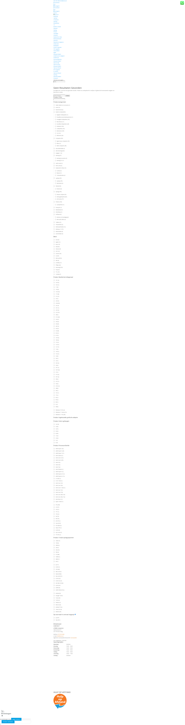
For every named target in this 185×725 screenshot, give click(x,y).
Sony (57, 269)
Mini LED (58, 571)
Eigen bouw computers (63, 141)
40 (57, 379)
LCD (57, 507)
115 (57, 342)
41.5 (57, 381)
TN (57, 514)
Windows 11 (59, 229)
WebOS (58, 611)
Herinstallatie (56, 50)
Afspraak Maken (57, 54)
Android (58, 593)
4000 (57, 559)
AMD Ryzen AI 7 (60, 476)
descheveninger (60, 150)
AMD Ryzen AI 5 (60, 474)
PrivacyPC (55, 78)
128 (57, 543)
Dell (58, 246)
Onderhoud (56, 57)
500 (57, 552)
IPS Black (58, 525)
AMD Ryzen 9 (60, 471)
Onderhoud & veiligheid (58, 56)
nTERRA (58, 262)
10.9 (57, 337)
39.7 (57, 377)
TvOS (58, 600)
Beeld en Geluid (57, 26)
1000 (58, 540)
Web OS (58, 604)
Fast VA (58, 523)
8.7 (57, 335)
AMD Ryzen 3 (60, 448)
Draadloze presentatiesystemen (65, 117)
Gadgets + (59, 153)
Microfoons (60, 121)
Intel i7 (58, 467)
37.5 (57, 374)
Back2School (59, 109)
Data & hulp (56, 62)
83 (57, 397)
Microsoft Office (61, 219)
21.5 (57, 296)
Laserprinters (60, 204)
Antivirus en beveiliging (63, 217)
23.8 (58, 303)
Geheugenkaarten (62, 196)
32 (57, 319)
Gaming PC (60, 160)
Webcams (60, 135)
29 (57, 365)
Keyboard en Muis (57, 37)
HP (58, 251)
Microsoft (59, 258)
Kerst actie (59, 165)
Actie (58, 107)
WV (57, 518)
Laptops (55, 18)
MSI (57, 260)
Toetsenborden (61, 175)
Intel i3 (58, 462)
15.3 (57, 354)
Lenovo (58, 253)
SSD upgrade (56, 49)
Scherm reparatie (57, 47)
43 (57, 324)
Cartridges (55, 33)
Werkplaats (56, 45)
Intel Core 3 (59, 483)
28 (57, 314)
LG (57, 256)
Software (55, 35)
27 (57, 312)
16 (57, 356)
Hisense (58, 249)
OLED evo (59, 580)
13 (57, 349)
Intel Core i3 (59, 457)
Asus (58, 244)
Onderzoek (56, 44)
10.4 (57, 282)
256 (57, 550)
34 (57, 321)
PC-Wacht (55, 71)
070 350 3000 (56, 1)
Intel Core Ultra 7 (60, 497)
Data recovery (56, 64)
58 (57, 390)
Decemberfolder (60, 148)
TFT (57, 511)
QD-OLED (59, 532)
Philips (58, 265)
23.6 (57, 301)
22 (57, 360)
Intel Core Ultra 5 (60, 494)
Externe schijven (61, 194)
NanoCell (58, 574)
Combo (59, 170)
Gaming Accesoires (62, 158)
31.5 (58, 317)
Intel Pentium (59, 469)
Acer (57, 239)
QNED (58, 587)
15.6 (58, 291)
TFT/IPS (58, 534)
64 (57, 431)
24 (57, 305)
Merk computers (61, 145)
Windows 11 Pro (60, 414)
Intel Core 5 (59, 485)
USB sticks (60, 199)
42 (57, 383)
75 (57, 393)
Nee (58, 620)
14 (57, 289)
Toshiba (58, 274)
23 (57, 298)
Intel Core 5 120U (60, 487)
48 (57, 388)
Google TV (59, 595)
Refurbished (56, 23)
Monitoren (60, 131)
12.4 (57, 344)
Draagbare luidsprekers (63, 119)
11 (57, 287)
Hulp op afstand (57, 68)
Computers (56, 19)
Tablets (58, 222)
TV (54, 25)
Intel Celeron (59, 455)
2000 (57, 545)
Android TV (59, 607)
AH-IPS (58, 521)
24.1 (57, 308)
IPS (58, 504)
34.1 (57, 367)
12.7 (57, 347)
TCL (58, 272)
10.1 (57, 280)
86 (57, 402)
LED (57, 509)
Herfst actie (59, 163)
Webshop (55, 16)
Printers (55, 31)
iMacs (59, 143)
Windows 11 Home (61, 412)
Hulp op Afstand (57, 73)
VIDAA (58, 602)
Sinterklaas (59, 212)
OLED (58, 530)
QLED (58, 585)
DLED (58, 567)
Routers (59, 189)
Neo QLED (59, 576)
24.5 (57, 310)
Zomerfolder (59, 233)
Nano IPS (59, 527)
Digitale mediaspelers (62, 114)
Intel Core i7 (59, 492)
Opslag (55, 30)
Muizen (59, 173)
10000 (58, 556)
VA (57, 516)
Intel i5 (58, 464)
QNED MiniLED (60, 590)
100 (57, 340)
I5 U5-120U (59, 480)
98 (57, 406)
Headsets (60, 126)
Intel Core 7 (59, 490)
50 (57, 328)
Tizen (58, 598)
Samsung (59, 267)
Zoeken (67, 95)
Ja (57, 564)
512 (57, 554)
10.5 (57, 285)
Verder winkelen (16, 719)
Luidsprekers (61, 128)
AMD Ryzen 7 (60, 453)
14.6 (57, 351)
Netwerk (55, 28)
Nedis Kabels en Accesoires (63, 105)
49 (57, 326)
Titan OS (59, 609)
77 (57, 395)
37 (57, 372)
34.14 (58, 370)
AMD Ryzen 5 (60, 451)
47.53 (58, 386)
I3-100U (58, 478)
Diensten (55, 40)
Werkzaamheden (57, 38)
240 (57, 547)
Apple (54, 52)
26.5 (57, 363)
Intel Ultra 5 (59, 499)
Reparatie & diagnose (58, 42)
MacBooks (60, 183)
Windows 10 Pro (60, 410)
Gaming (55, 21)
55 (57, 331)
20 (57, 358)
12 (57, 435)
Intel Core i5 (59, 460)
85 (57, 399)
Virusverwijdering (57, 59)
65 (57, 333)
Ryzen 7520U (59, 501)
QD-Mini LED (59, 583)
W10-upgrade (56, 69)
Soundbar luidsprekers (63, 124)
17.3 (57, 294)
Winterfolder (59, 231)
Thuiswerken (59, 224)
